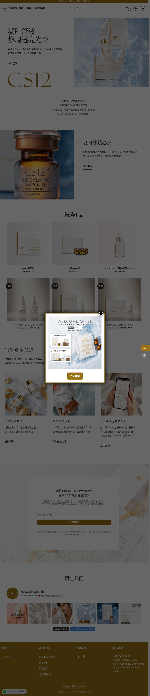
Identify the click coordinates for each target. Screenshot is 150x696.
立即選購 (75, 376)
